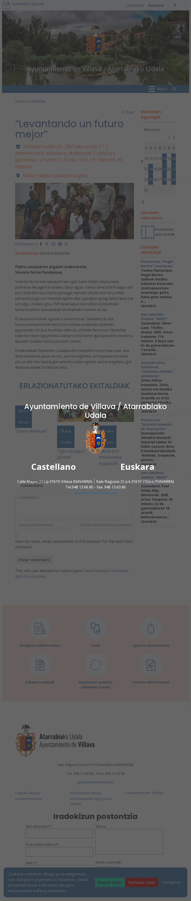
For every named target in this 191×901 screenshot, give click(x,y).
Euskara (137, 466)
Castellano (53, 466)
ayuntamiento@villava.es (95, 492)
